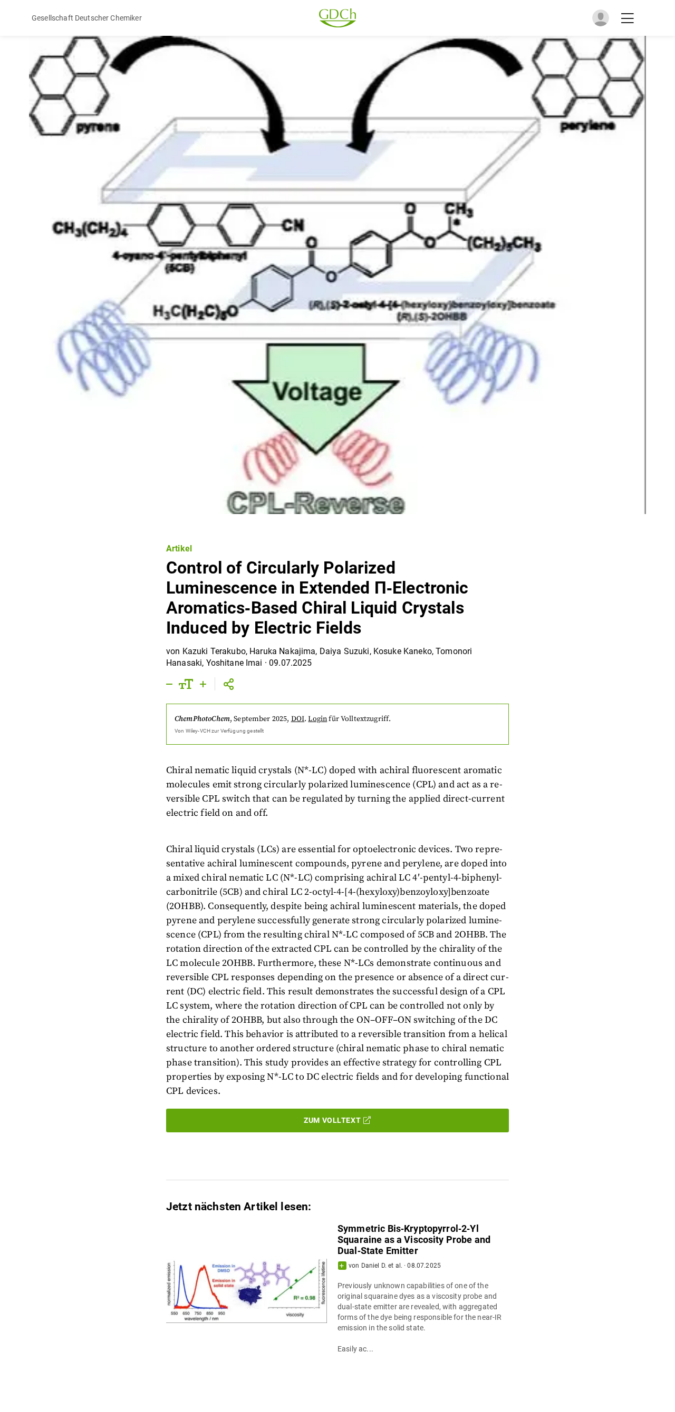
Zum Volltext (332, 1120)
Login (317, 719)
